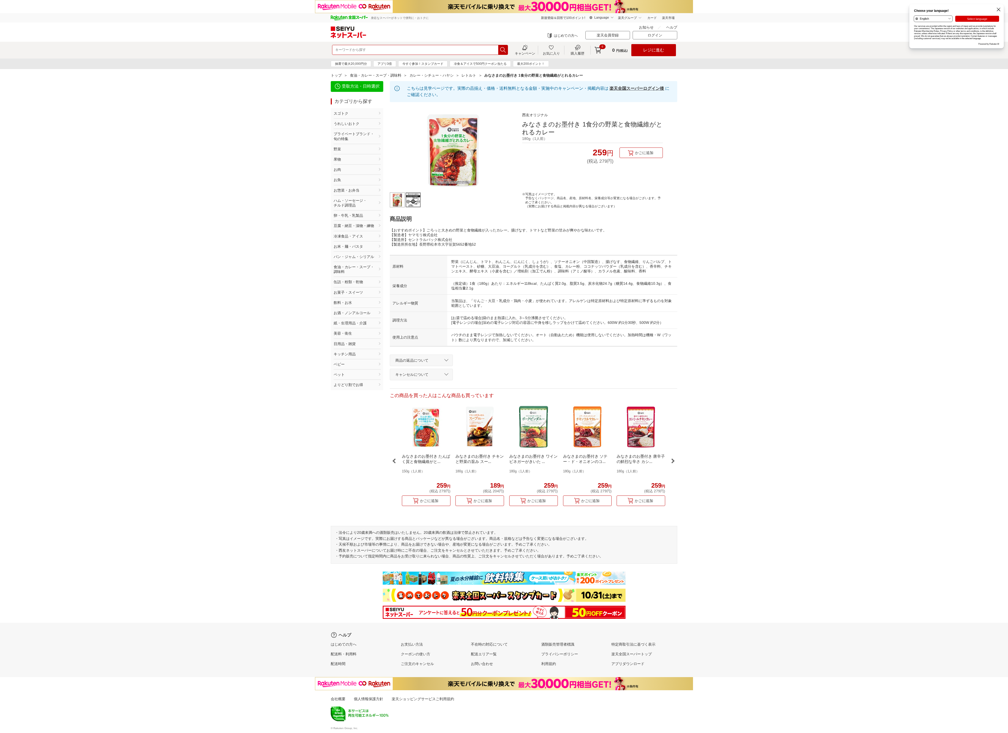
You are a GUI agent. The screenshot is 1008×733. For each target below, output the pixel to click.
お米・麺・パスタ (348, 246)
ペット (339, 374)
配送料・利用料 (343, 654)
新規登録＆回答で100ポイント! (563, 18)
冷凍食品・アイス (348, 236)
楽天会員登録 (608, 35)
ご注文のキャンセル (417, 664)
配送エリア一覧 (484, 654)
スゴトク (341, 113)
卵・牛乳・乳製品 (348, 215)
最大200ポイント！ (531, 64)
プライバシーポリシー (559, 654)
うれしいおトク (346, 124)
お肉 (337, 169)
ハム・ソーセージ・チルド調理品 (350, 202)
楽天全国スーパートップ (631, 654)
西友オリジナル (535, 115)
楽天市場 (668, 18)
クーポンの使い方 (415, 654)
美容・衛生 (343, 333)
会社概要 (338, 699)
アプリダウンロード (627, 664)
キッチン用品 (345, 354)
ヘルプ (671, 27)
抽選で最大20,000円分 (351, 64)
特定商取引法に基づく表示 (633, 644)
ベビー (339, 364)
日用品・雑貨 (345, 344)
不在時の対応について (489, 644)
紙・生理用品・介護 (350, 323)
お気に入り (551, 53)
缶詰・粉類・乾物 (348, 282)
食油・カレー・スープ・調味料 (375, 75)
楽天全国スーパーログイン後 (637, 88)
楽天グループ (627, 18)
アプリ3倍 (384, 64)
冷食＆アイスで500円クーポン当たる (480, 64)
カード (652, 18)
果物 (337, 159)
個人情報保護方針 (368, 699)
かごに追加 (644, 153)
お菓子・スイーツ (348, 292)
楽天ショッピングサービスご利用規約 (423, 699)
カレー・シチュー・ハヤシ (432, 75)
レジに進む (653, 50)
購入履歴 (577, 53)
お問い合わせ (482, 664)
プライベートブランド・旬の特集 (354, 136)
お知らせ (646, 27)
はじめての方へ (566, 35)
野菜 (337, 149)
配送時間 (338, 664)
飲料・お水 (343, 302)
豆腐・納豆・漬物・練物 (354, 226)
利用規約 (548, 664)
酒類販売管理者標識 (557, 644)
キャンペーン (525, 53)
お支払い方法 (412, 644)
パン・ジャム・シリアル (354, 257)
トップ (336, 75)
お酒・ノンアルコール (352, 313)
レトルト (468, 75)
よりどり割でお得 (348, 385)
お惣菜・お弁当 (346, 190)
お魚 (337, 180)
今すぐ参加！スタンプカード (422, 64)
